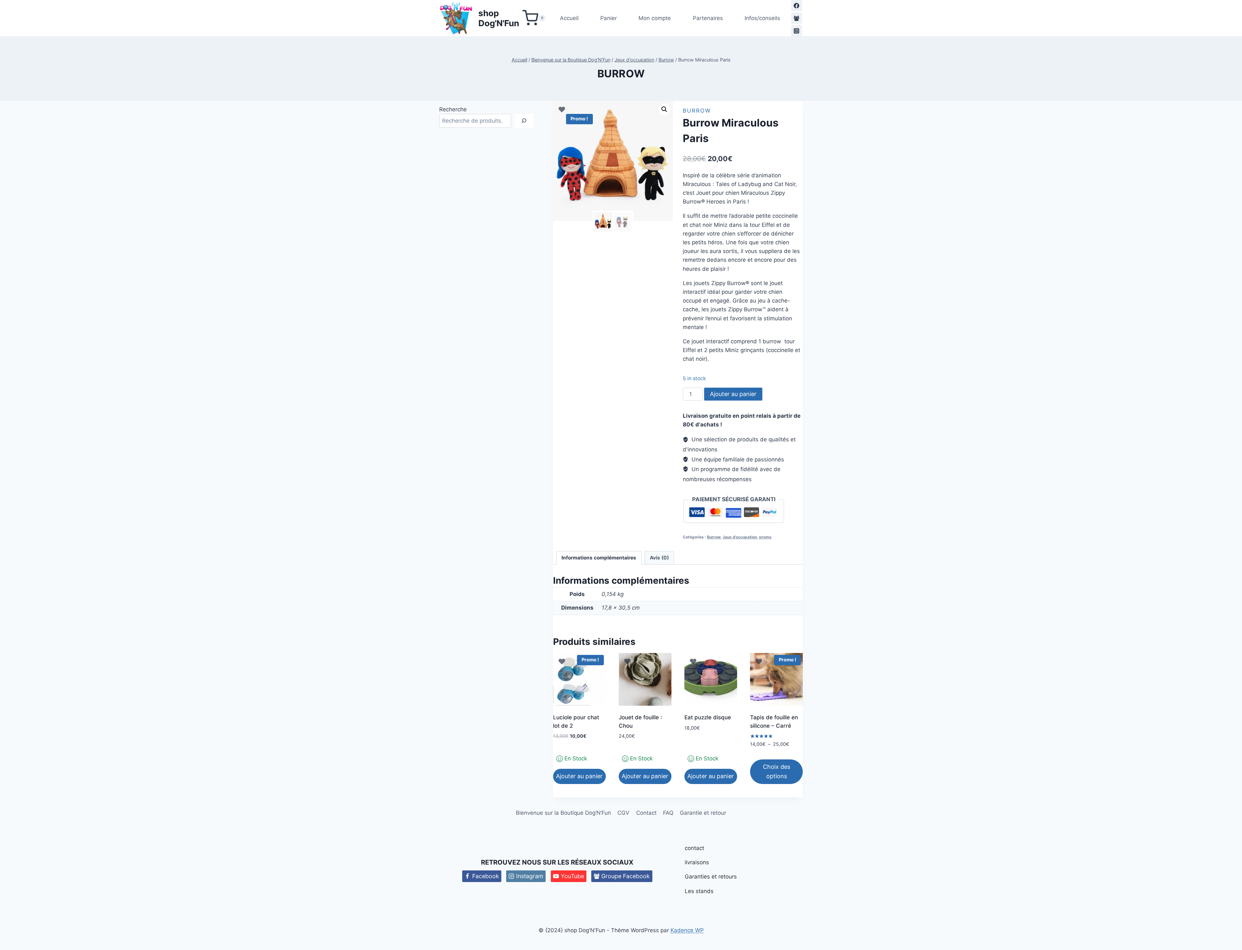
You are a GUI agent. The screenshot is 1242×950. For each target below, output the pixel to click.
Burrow (621, 73)
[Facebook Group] (796, 18)
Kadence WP (687, 930)
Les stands (699, 891)
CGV (623, 813)
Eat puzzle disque (707, 717)
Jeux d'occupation (740, 537)
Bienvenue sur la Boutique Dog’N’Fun (563, 813)
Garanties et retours (711, 876)
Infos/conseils (762, 18)
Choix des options (776, 771)
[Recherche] (524, 121)
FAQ (668, 813)
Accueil (569, 18)
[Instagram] (796, 30)
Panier (608, 18)
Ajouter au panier (733, 394)
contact (694, 848)
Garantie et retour (703, 813)
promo (765, 537)
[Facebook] (796, 5)
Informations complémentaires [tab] (598, 558)
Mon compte (654, 18)
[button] (664, 109)
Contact (646, 813)
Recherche (453, 109)
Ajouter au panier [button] (579, 776)
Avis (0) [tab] (659, 558)
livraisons (697, 862)
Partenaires (708, 18)
